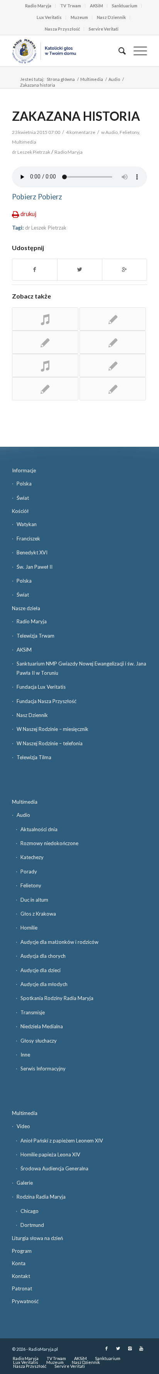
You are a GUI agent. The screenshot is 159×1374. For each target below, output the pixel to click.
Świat (23, 498)
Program (22, 1251)
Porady (28, 871)
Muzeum (79, 17)
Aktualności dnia (39, 829)
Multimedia (91, 79)
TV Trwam (70, 5)
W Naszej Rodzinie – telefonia (50, 743)
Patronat (22, 1288)
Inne (25, 1055)
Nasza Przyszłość (62, 28)
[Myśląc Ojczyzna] (113, 319)
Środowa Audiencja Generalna (54, 1168)
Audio (114, 79)
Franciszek (28, 538)
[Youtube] (141, 1348)
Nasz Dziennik (111, 17)
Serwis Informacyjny (43, 1068)
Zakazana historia (76, 116)
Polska (24, 483)
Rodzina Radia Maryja (41, 1197)
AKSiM (96, 5)
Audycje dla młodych (44, 984)
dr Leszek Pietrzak (45, 228)
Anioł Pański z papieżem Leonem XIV (61, 1140)
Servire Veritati (103, 28)
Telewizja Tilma (34, 757)
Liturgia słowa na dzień (37, 1238)
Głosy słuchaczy (38, 1041)
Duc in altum (34, 900)
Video (23, 1126)
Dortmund (32, 1225)
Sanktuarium (124, 5)
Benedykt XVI (32, 552)
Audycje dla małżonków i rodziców (59, 942)
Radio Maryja (38, 5)
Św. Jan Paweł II (34, 567)
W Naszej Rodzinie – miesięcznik (52, 729)
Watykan (27, 524)
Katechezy (32, 857)
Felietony (129, 132)
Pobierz (24, 196)
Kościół (20, 511)
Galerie (25, 1183)
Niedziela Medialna (41, 1026)
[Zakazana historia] (45, 365)
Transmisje (32, 1012)
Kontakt (21, 1276)
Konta (18, 1263)
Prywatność (25, 1301)
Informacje (24, 470)
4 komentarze (80, 132)
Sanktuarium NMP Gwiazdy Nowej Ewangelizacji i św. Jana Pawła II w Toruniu (81, 668)
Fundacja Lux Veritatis (41, 687)
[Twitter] (118, 1348)
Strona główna (61, 79)
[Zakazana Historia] (45, 319)
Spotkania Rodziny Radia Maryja (56, 998)
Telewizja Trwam (35, 636)
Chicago (29, 1211)
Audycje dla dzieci (40, 970)
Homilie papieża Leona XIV (50, 1154)
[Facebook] (106, 1348)
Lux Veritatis (49, 17)
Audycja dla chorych (43, 956)
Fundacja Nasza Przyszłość (46, 701)
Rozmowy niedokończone (49, 843)
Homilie (28, 928)
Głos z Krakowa (38, 914)
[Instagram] (129, 1348)
